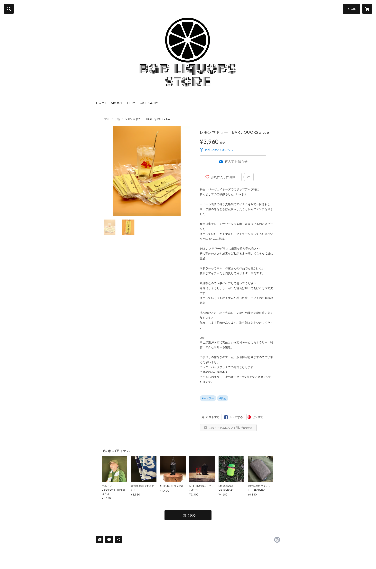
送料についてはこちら (219, 149)
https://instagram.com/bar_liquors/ (277, 540)
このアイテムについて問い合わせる (230, 427)
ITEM (131, 102)
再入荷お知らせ (236, 161)
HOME (101, 102)
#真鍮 (222, 398)
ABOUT (117, 102)
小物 (117, 119)
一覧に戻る (188, 515)
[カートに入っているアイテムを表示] (367, 9)
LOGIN (351, 8)
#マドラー (208, 398)
